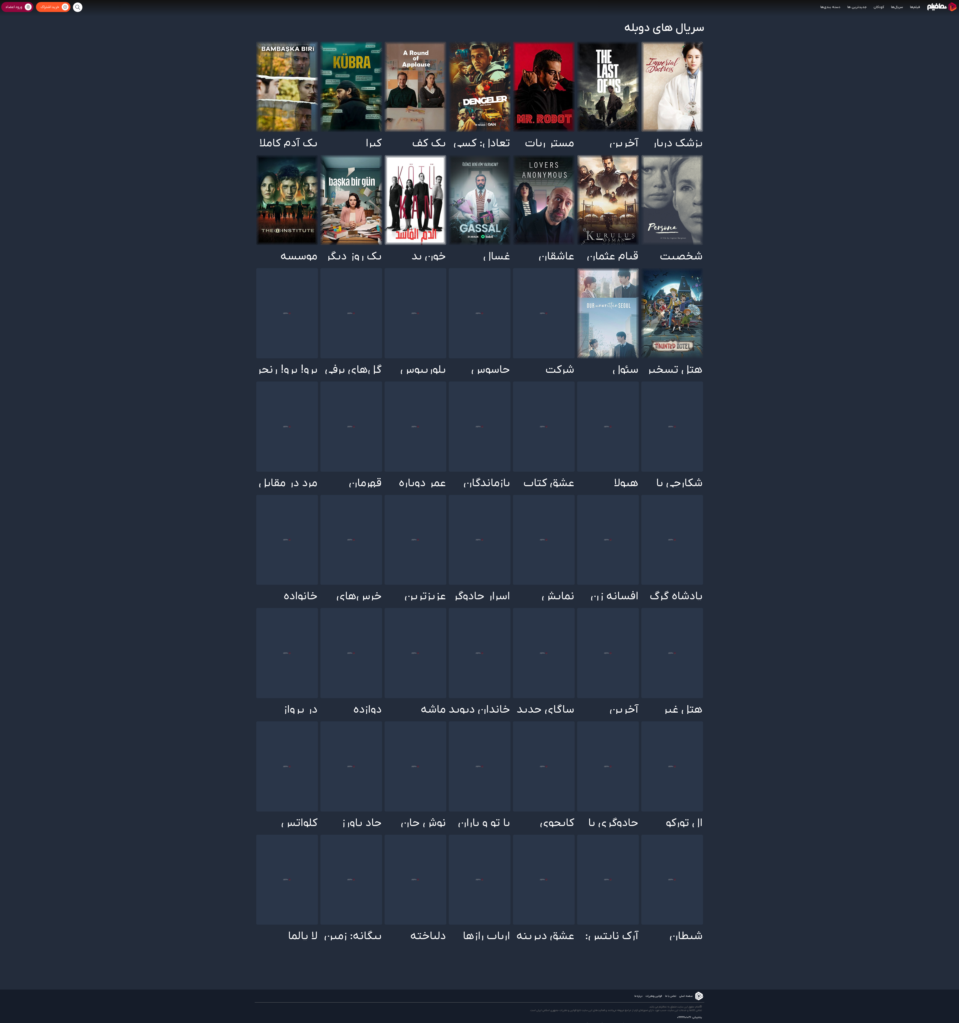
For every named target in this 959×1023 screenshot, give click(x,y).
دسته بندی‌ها (830, 7)
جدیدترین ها (857, 7)
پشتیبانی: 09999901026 (689, 1017)
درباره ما (638, 996)
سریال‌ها (897, 7)
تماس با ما (670, 996)
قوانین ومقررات (654, 996)
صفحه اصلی (686, 996)
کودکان (879, 7)
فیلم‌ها (915, 7)
